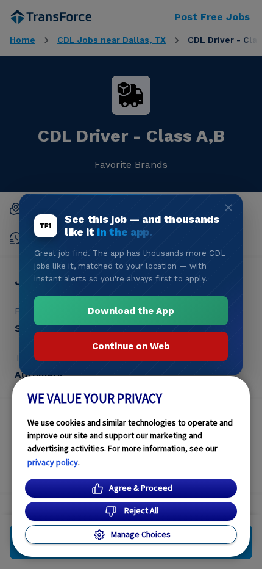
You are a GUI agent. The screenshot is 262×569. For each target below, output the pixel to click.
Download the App (131, 310)
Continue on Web (131, 346)
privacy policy (52, 462)
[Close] (228, 207)
